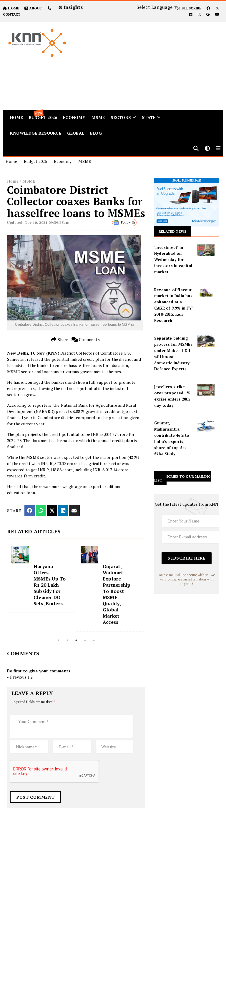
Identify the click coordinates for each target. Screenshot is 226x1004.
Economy (74, 117)
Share (62, 339)
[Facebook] (208, 8)
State (148, 117)
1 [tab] (59, 640)
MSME (98, 117)
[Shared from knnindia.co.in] (74, 510)
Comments (89, 339)
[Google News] (208, 14)
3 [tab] (76, 640)
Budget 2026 (35, 161)
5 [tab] (94, 640)
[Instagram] (199, 14)
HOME (13, 8)
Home (11, 161)
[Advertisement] (153, 63)
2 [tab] (67, 640)
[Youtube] (217, 14)
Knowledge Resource (35, 133)
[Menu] (218, 148)
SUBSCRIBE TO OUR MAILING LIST (182, 478)
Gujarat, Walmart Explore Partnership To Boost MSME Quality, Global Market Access (117, 594)
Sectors (121, 117)
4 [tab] (85, 640)
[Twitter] (217, 8)
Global (75, 133)
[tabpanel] (41, 579)
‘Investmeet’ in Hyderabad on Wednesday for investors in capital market (173, 259)
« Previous (16, 677)
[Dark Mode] (207, 148)
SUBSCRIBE (190, 8)
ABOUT (35, 8)
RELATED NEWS (172, 231)
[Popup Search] (196, 148)
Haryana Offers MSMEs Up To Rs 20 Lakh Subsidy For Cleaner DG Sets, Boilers (50, 585)
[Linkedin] (190, 14)
